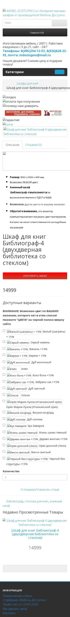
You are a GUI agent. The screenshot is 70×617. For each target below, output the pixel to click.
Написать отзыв (48, 489)
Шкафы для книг (28, 83)
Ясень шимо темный (52, 432)
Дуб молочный (41, 362)
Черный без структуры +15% (35, 461)
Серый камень (40, 342)
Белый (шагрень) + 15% (35, 334)
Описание (12, 145)
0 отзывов (28, 489)
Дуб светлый (36, 388)
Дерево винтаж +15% (53, 439)
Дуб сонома (34, 419)
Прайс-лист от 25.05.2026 (20, 604)
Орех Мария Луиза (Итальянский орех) (32, 407)
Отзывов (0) (33, 145)
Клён (24, 368)
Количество (11, 471)
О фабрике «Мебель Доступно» (24, 600)
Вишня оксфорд (43, 412)
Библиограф (14, 501)
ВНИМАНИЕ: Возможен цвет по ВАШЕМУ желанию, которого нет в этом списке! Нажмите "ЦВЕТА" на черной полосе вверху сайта (33, 317)
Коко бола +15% (43, 375)
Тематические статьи (17, 596)
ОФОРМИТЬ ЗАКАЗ (35, 275)
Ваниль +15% (38, 349)
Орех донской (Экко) (52, 445)
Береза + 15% (37, 355)
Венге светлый (41, 452)
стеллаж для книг (36, 501)
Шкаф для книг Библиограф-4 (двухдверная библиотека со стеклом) (35, 534)
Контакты (9, 613)
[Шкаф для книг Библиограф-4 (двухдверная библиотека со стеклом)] (35, 131)
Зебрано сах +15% (47, 382)
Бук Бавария (35, 426)
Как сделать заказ (15, 609)
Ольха (25, 395)
